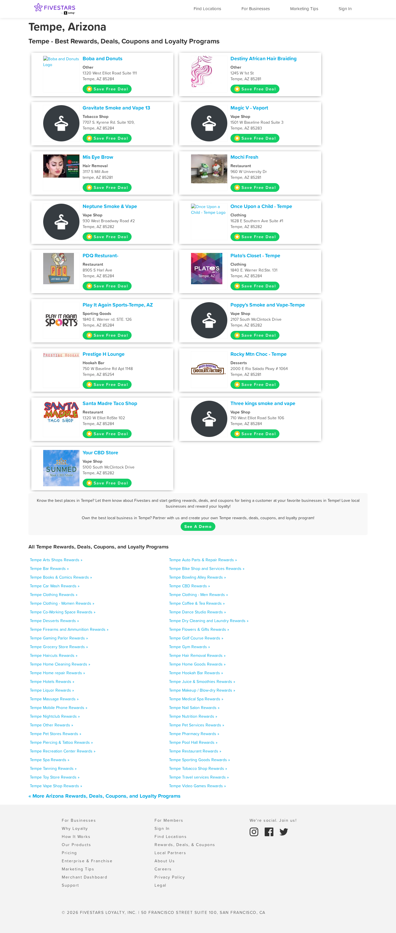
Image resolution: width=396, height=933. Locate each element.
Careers (163, 869)
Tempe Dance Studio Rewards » (197, 612)
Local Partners (170, 853)
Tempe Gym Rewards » (189, 647)
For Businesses (255, 8)
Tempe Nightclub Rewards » (55, 716)
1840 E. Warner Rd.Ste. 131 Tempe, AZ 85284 (253, 270)
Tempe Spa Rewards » (49, 760)
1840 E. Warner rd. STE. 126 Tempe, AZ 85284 (107, 319)
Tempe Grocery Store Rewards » (59, 647)
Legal (160, 885)
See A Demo (198, 526)
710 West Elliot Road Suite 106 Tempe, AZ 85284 (257, 418)
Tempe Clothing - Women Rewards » (62, 603)
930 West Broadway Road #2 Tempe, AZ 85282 (109, 220)
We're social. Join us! (273, 820)
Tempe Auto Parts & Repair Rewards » (203, 560)
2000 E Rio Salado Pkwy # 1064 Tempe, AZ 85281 (259, 368)
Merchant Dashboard (84, 877)
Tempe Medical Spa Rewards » (196, 699)
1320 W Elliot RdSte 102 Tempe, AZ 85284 (104, 418)
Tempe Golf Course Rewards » (196, 638)
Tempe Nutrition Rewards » (193, 716)
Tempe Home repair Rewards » (57, 673)
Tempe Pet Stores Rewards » (55, 734)
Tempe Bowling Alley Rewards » (197, 577)
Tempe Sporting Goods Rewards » (199, 760)
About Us (165, 861)
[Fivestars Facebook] (269, 831)
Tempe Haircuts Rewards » (53, 655)
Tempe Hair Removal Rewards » (197, 655)
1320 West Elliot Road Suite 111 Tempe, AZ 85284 (110, 73)
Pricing (69, 853)
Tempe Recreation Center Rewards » (62, 751)
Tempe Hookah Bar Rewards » (196, 673)
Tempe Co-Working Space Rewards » (62, 612)
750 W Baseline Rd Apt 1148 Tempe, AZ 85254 (108, 368)
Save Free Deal (111, 89)
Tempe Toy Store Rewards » (54, 777)
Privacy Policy (170, 877)
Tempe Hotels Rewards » (52, 681)
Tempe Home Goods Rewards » (197, 664)
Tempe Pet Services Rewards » (196, 725)
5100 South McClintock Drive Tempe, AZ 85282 (109, 467)
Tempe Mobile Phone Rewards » (58, 707)
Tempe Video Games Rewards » (197, 786)
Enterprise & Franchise (87, 861)
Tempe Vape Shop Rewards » (56, 786)
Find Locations (207, 8)
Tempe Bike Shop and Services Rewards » (206, 568)
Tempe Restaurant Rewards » (195, 751)
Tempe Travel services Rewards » (199, 777)
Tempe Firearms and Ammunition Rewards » (69, 629)
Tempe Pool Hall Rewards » (193, 742)
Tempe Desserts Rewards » (54, 621)
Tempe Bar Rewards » (49, 568)
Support (70, 885)
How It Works (76, 836)
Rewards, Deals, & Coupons (185, 845)
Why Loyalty (75, 828)
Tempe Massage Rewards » (54, 699)
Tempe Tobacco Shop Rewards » (198, 768)
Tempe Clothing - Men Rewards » (198, 594)
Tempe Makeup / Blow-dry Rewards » (202, 690)
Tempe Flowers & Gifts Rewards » (199, 629)
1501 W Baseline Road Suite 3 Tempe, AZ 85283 (257, 122)
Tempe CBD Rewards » (189, 586)
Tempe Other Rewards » (51, 725)
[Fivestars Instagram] (254, 831)
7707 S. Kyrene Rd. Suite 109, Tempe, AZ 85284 (109, 122)
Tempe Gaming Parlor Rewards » (59, 638)
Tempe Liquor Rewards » (52, 690)
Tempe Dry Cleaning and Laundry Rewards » (208, 621)
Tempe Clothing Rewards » (53, 594)
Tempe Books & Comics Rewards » (61, 577)
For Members (169, 820)
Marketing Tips (304, 8)
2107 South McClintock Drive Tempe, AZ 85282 (255, 319)
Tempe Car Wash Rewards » (54, 586)
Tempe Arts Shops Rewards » (56, 560)
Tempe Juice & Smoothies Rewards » (202, 681)
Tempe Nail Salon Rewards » (194, 707)
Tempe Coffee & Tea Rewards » (197, 603)
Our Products (76, 845)
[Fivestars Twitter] (283, 831)
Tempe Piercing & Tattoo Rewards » (61, 742)
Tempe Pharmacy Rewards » (194, 734)
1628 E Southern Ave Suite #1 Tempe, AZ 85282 (256, 220)
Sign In (345, 8)
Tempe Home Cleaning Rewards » (60, 664)
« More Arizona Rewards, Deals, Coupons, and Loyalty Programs (104, 796)
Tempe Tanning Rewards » (53, 768)
